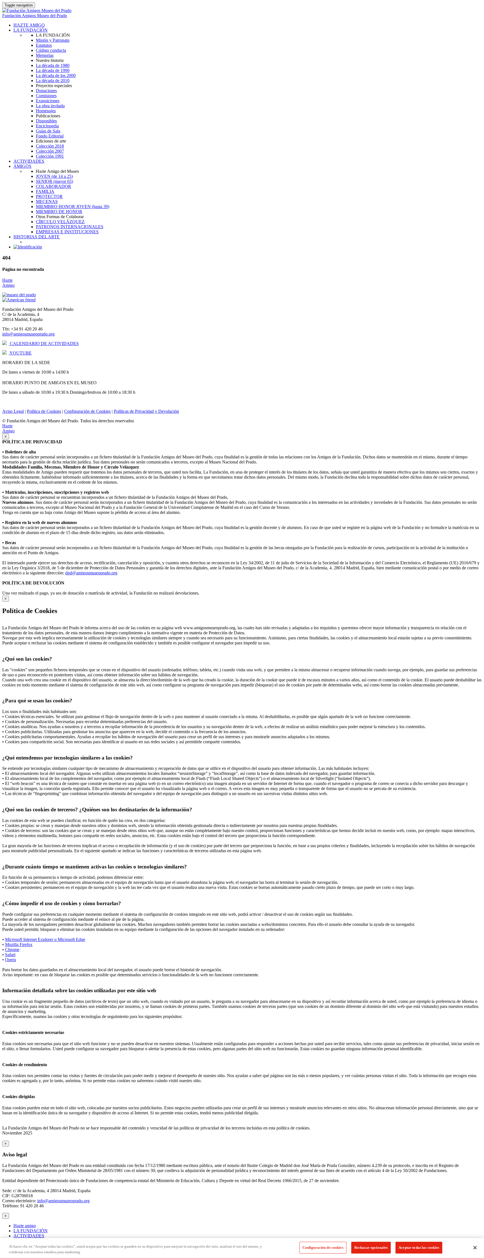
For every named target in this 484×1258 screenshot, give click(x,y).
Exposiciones (47, 100)
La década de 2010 (52, 80)
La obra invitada (50, 105)
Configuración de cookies (322, 1247)
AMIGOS (22, 166)
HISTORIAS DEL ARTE (36, 236)
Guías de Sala (48, 131)
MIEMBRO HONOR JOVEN (72, 206)
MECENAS (47, 201)
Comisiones (46, 95)
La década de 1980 (52, 65)
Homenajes (46, 110)
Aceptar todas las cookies (419, 1247)
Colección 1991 (50, 156)
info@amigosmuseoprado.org (28, 334)
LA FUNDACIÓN (30, 30)
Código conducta (51, 50)
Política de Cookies (44, 411)
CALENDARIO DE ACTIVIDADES (44, 343)
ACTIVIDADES (28, 161)
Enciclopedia (47, 126)
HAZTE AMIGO (29, 25)
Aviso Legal (13, 411)
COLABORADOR (53, 186)
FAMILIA (45, 191)
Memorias (44, 55)
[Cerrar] (475, 1247)
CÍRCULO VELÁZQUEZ (60, 221)
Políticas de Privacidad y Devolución (146, 411)
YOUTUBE (20, 353)
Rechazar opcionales (371, 1247)
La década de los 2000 (56, 75)
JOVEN (54, 176)
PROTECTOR (49, 196)
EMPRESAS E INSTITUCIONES (67, 231)
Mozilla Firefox (18, 944)
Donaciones (46, 90)
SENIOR (54, 181)
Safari (10, 954)
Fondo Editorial (50, 136)
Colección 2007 (50, 151)
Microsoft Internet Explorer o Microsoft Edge (45, 939)
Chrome (12, 949)
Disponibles (46, 120)
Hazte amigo (24, 1225)
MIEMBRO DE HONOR (59, 211)
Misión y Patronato (52, 40)
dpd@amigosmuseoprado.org (91, 572)
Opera (10, 959)
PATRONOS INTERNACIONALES (69, 226)
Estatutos (44, 45)
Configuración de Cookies (87, 411)
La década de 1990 (52, 70)
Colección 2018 (50, 146)
